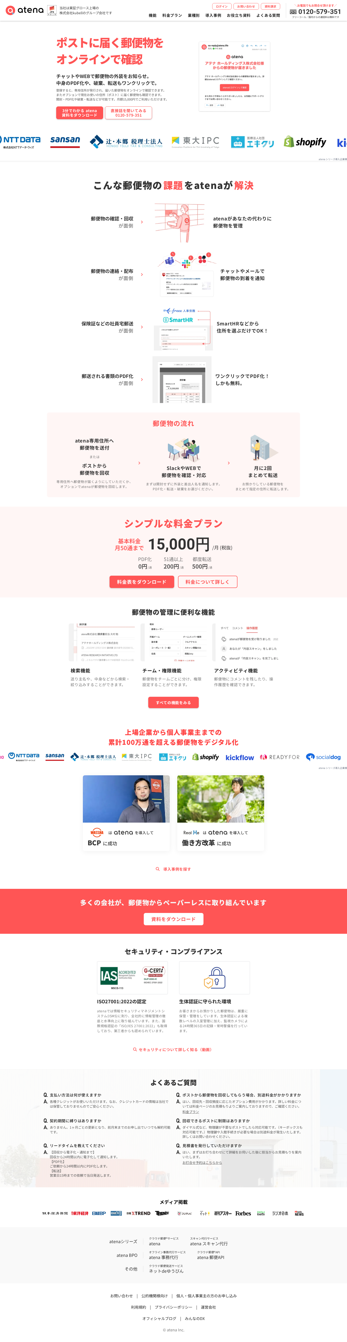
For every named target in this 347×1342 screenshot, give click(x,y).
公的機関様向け (154, 1295)
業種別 (194, 15)
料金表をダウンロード (142, 581)
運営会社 (208, 1307)
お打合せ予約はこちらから (202, 1162)
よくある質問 (268, 15)
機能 (153, 15)
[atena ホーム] (24, 10)
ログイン (222, 6)
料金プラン (172, 15)
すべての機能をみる (173, 702)
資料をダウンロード (173, 919)
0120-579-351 (319, 12)
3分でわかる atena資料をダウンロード (79, 113)
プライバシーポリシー (173, 1307)
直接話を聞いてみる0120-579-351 (128, 113)
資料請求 (270, 6)
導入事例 (213, 15)
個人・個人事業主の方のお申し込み (206, 1295)
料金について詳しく (208, 581)
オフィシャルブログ (159, 1318)
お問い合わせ (246, 6)
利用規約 (138, 1307)
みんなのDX (195, 1318)
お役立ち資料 (239, 15)
